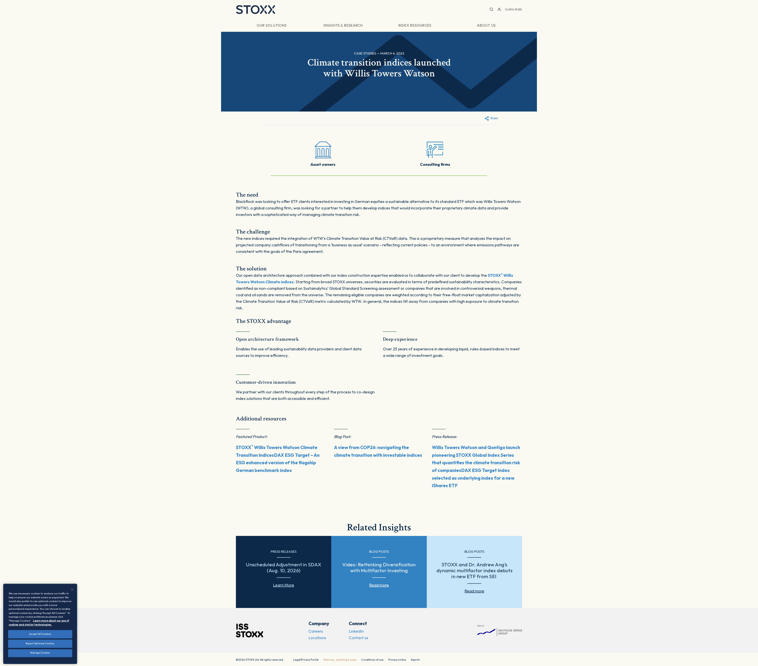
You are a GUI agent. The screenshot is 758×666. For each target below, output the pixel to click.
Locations (317, 637)
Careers (316, 631)
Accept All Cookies (40, 634)
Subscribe (513, 9)
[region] (40, 624)
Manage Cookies (40, 652)
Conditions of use (372, 659)
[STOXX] (255, 9)
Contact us (358, 637)
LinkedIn (356, 631)
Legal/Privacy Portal (305, 659)
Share (494, 118)
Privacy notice (397, 659)
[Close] (72, 589)
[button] (491, 9)
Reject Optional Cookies (40, 643)
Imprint (415, 659)
